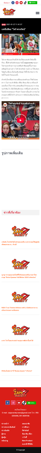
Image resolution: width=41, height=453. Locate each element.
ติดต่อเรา (7, 3)
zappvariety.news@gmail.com (19, 413)
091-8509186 (24, 416)
